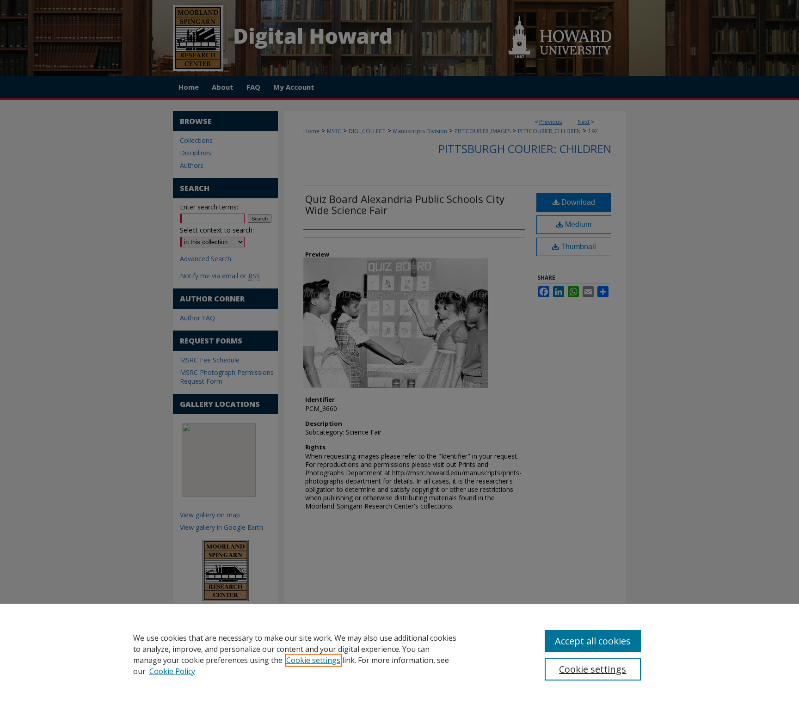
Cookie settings (313, 660)
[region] (399, 654)
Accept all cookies (593, 641)
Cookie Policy (172, 671)
